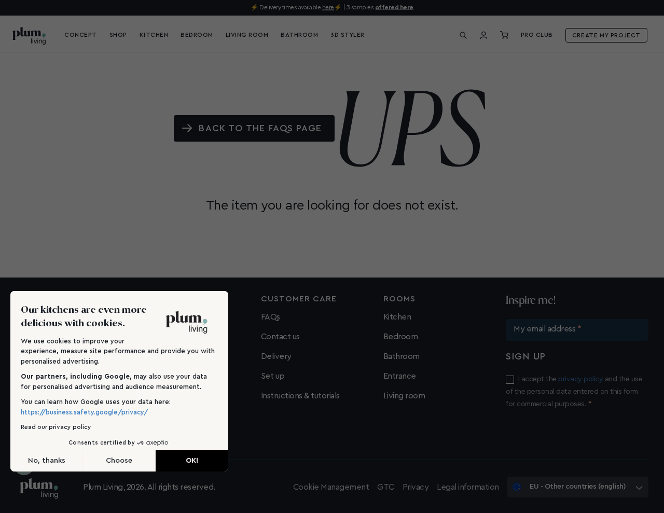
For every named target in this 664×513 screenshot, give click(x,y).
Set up (273, 376)
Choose (119, 460)
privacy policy (580, 379)
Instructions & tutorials (300, 396)
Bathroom (401, 356)
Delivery (276, 356)
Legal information (468, 487)
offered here (394, 7)
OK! (192, 460)
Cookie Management (331, 487)
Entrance (399, 376)
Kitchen (397, 317)
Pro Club (537, 35)
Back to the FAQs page (260, 128)
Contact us (280, 336)
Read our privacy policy (56, 427)
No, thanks (46, 460)
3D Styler (347, 35)
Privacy (416, 487)
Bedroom (400, 336)
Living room (404, 396)
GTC (385, 487)
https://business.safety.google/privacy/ (84, 412)
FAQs (270, 317)
